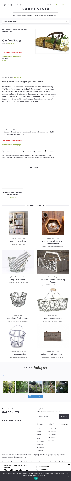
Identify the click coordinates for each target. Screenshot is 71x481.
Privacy (38, 438)
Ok (36, 478)
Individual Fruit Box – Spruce (52, 354)
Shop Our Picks (51, 15)
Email (52, 440)
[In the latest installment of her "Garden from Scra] (35, 387)
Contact (39, 431)
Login (63, 4)
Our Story (39, 428)
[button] (47, 5)
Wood (4, 60)
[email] (20, 5)
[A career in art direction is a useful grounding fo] (62, 387)
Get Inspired (17, 15)
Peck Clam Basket (18, 354)
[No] (69, 476)
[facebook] (14, 5)
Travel (36, 15)
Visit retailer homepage (11, 56)
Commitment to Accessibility (40, 443)
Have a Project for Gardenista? (40, 449)
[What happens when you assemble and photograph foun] (22, 387)
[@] (8, 377)
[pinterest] (8, 5)
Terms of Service (39, 435)
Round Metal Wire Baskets (18, 318)
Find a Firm (42, 15)
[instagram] (11, 5)
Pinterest (53, 428)
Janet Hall (13, 197)
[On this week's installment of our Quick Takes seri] (49, 387)
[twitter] (17, 5)
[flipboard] (5, 5)
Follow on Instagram (36, 396)
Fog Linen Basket (18, 280)
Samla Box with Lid (18, 241)
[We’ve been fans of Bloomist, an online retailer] (9, 387)
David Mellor (10, 43)
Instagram (53, 431)
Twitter (53, 437)
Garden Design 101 (27, 15)
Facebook (53, 434)
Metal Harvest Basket (53, 318)
